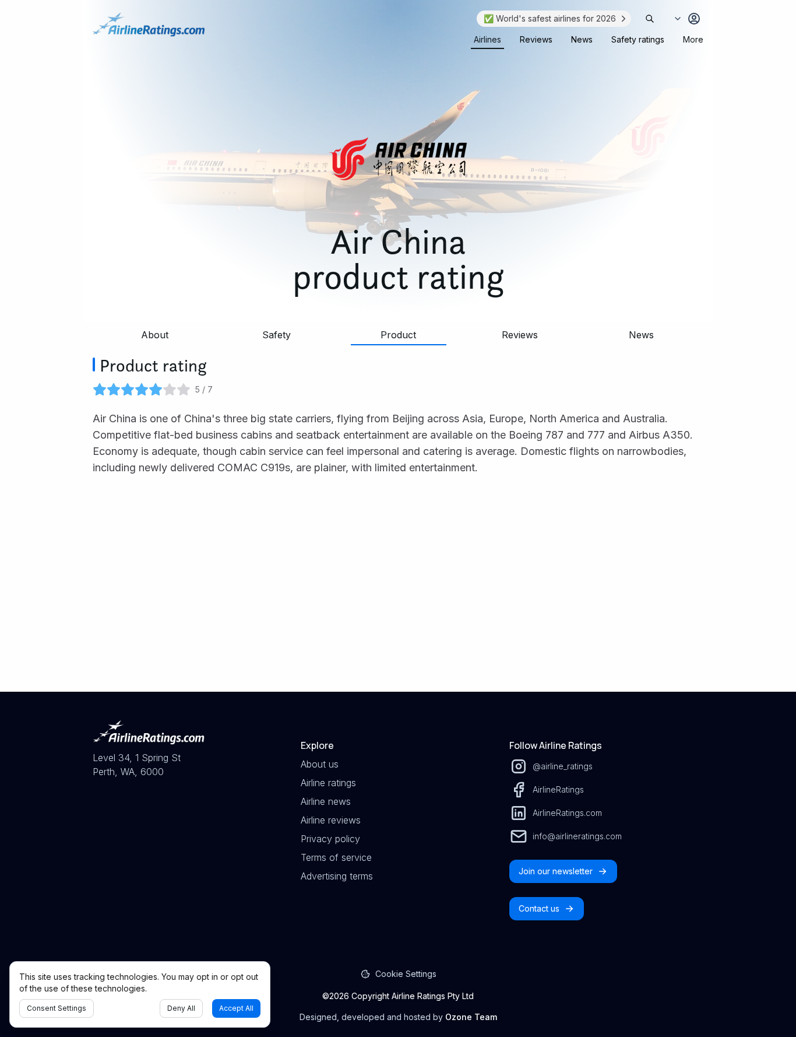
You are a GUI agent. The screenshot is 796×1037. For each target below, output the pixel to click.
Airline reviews (331, 820)
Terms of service (336, 857)
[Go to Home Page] (149, 30)
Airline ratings (328, 783)
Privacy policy (330, 839)
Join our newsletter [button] (556, 871)
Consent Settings (56, 1008)
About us (320, 764)
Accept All (236, 1008)
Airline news (326, 801)
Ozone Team (471, 1017)
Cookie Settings (405, 974)
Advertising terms (337, 876)
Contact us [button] (539, 908)
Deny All (181, 1008)
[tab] (487, 39)
